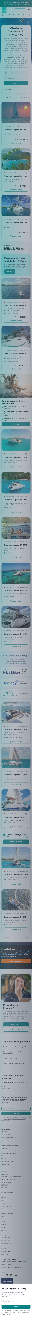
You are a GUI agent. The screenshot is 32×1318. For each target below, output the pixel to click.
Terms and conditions (19, 1312)
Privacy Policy (8, 1312)
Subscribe (16, 1307)
